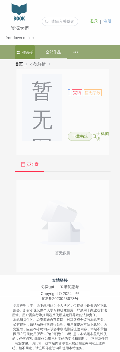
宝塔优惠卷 (69, 286)
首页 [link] (19, 64)
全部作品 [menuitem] (53, 52)
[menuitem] (76, 52)
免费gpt (47, 286)
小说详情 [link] (38, 64)
